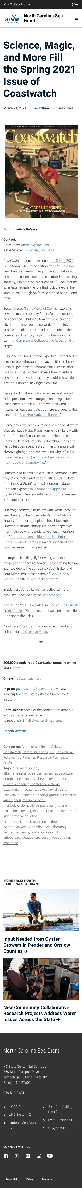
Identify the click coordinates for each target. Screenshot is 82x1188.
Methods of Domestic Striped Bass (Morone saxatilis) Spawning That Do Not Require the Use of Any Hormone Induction (39, 811)
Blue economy (25, 779)
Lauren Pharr (12, 800)
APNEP (48, 773)
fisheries (28, 795)
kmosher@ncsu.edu (39, 250)
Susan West (49, 837)
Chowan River (46, 779)
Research (44, 757)
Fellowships (12, 757)
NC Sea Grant (31, 822)
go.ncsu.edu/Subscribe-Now (37, 689)
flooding (42, 795)
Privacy (30, 1179)
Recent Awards (15, 731)
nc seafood (50, 822)
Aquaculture (31, 747)
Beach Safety (50, 747)
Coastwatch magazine (19, 789)
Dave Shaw (41, 108)
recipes (8, 832)
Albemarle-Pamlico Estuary (23, 773)
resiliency (37, 832)
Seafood (9, 763)
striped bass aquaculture (21, 837)
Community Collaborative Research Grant (46, 340)
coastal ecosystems (45, 784)
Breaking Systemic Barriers (39, 415)
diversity (61, 789)
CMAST (61, 779)
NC (5, 822)
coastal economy (16, 784)
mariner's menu (33, 800)
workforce (10, 843)
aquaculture (64, 773)
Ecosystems (65, 752)
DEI (51, 752)
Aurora (8, 779)
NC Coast (14, 822)
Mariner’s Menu (53, 595)
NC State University (16, 827)
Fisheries (29, 757)
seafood (52, 832)
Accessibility (12, 1179)
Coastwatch (12, 752)
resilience (22, 832)
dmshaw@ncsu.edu (36, 245)
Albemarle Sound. (25, 768)
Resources (47, 1179)
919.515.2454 (13, 1093)
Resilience (59, 757)
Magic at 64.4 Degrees (21, 372)
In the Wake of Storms (41, 308)
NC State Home (18, 4)
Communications (35, 752)
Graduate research (62, 795)
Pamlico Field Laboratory (49, 827)
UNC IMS (65, 837)
